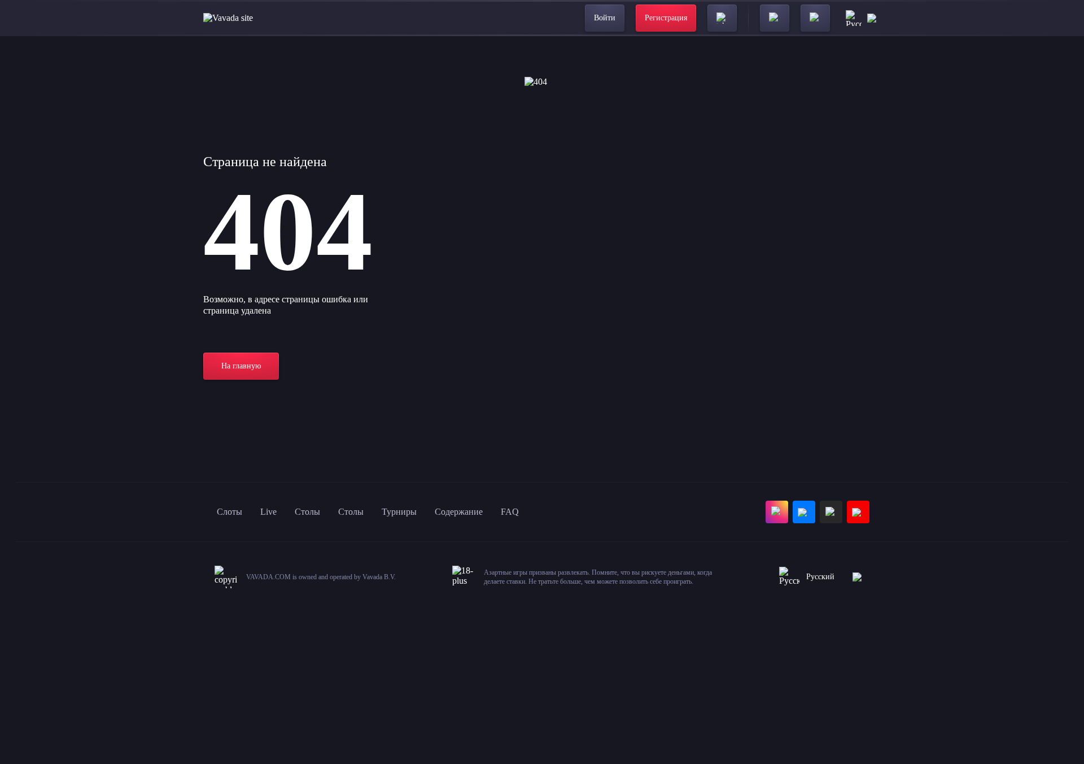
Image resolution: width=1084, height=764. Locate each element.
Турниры (399, 511)
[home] (228, 18)
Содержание (459, 511)
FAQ (510, 511)
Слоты (229, 511)
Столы (307, 511)
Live (268, 511)
